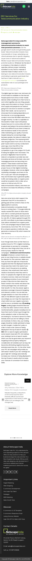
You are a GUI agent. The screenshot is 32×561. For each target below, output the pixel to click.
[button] (3, 399)
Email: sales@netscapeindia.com (14, 546)
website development (11, 384)
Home (2, 27)
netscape (17, 32)
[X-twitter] (13, 471)
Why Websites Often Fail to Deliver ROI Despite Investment (16, 389)
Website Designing (10, 383)
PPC (7, 27)
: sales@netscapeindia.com (16, 1)
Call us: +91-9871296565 (11, 550)
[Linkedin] (7, 471)
